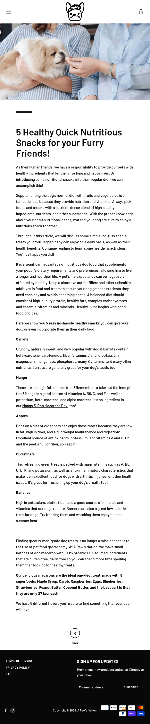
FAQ (9, 674)
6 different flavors (44, 603)
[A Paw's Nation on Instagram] (12, 710)
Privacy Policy (18, 667)
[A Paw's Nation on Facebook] (6, 710)
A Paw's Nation (86, 710)
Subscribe (131, 687)
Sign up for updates (98, 661)
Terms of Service (19, 661)
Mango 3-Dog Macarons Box (45, 405)
